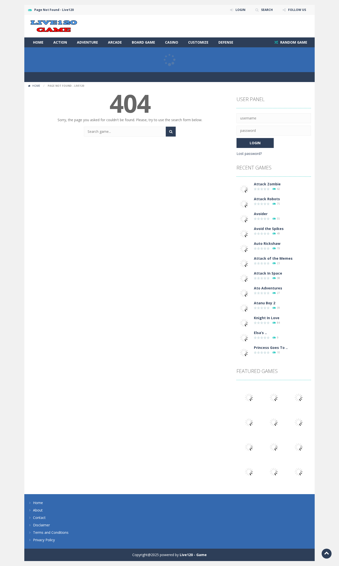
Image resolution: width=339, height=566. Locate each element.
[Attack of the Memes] (244, 263)
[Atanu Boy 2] (244, 307)
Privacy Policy (44, 540)
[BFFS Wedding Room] (249, 397)
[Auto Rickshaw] (244, 248)
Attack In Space (268, 273)
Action (60, 42)
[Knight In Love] (244, 322)
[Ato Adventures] (244, 292)
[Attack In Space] (244, 278)
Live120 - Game (193, 554)
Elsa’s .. (260, 332)
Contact (39, 517)
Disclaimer (41, 525)
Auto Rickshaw (267, 243)
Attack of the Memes (273, 258)
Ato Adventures (268, 288)
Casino (171, 42)
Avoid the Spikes (269, 228)
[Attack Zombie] (244, 188)
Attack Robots (267, 199)
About (38, 510)
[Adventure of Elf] (249, 471)
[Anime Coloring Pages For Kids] (273, 446)
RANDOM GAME (293, 42)
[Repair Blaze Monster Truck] (298, 422)
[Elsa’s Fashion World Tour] (244, 337)
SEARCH (267, 10)
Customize (198, 42)
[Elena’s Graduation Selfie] (273, 422)
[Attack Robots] (244, 203)
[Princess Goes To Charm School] (244, 352)
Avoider (261, 213)
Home (38, 42)
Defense (225, 42)
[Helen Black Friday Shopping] (249, 446)
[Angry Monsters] (298, 471)
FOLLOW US (297, 10)
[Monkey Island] (298, 446)
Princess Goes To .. (271, 347)
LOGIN (240, 10)
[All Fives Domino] (273, 471)
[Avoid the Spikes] (244, 233)
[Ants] (249, 422)
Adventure (87, 42)
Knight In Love (266, 317)
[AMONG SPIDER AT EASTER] (298, 397)
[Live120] (54, 25)
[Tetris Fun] (273, 397)
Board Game (143, 42)
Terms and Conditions (50, 532)
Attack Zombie (267, 184)
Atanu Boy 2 (264, 303)
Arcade (115, 42)
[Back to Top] (327, 554)
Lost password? (249, 153)
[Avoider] (244, 218)
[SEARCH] (171, 132)
